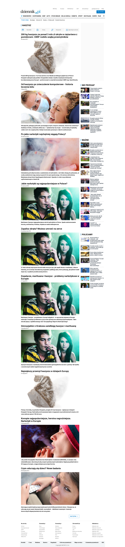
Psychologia (75, 534)
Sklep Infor (23, 536)
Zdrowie (41, 534)
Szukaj (102, 12)
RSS (103, 542)
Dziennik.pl (42, 523)
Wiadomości (42, 531)
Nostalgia (32, 20)
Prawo (73, 526)
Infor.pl (22, 526)
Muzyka (57, 536)
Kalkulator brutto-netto (97, 534)
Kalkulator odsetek (96, 533)
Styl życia (74, 536)
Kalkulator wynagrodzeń (97, 536)
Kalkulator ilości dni (96, 528)
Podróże (41, 536)
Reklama (37, 542)
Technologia (42, 528)
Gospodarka (42, 529)
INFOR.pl (55, 8)
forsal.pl (62, 8)
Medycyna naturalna (77, 531)
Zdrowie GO (39, 20)
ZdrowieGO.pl (85, 8)
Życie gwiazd (58, 533)
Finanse (74, 528)
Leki (73, 529)
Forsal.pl (23, 531)
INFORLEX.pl (70, 8)
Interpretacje (24, 534)
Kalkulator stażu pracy (97, 529)
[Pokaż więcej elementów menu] (104, 16)
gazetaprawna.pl (95, 8)
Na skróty (23, 523)
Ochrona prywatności (65, 542)
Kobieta (57, 526)
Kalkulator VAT (95, 531)
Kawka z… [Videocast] (48, 20)
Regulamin (53, 542)
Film (56, 534)
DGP (78, 8)
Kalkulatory (95, 523)
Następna (73, 516)
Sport (40, 533)
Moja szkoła (58, 531)
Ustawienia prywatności (92, 542)
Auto (40, 526)
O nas (30, 542)
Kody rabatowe (58, 528)
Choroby (74, 533)
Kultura (57, 538)
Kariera (45, 542)
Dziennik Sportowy (60, 20)
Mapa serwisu (78, 542)
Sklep (102, 8)
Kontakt (23, 542)
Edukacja (57, 529)
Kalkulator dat (95, 526)
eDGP (22, 529)
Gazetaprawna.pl (25, 528)
